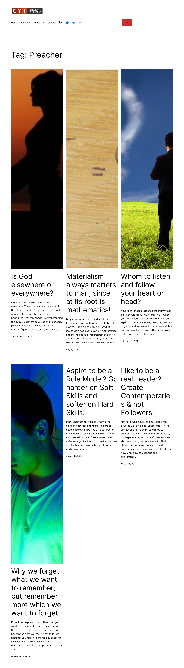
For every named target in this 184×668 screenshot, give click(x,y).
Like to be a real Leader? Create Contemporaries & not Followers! (145, 392)
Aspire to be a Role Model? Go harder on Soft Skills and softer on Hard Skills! (92, 392)
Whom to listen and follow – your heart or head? (145, 289)
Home (14, 22)
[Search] (127, 22)
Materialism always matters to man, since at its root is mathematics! (91, 293)
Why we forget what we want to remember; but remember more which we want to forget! (36, 592)
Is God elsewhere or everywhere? (32, 284)
